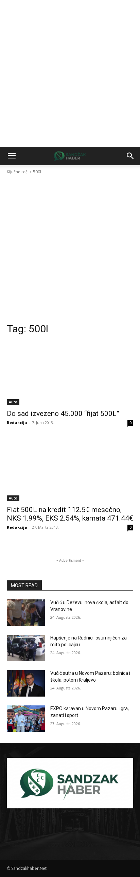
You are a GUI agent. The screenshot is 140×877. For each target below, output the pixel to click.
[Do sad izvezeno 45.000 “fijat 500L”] (70, 373)
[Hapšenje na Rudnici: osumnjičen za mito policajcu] (26, 648)
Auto (13, 402)
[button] (11, 156)
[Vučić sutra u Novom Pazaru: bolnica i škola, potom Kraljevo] (26, 683)
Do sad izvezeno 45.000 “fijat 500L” (63, 413)
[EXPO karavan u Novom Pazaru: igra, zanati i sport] (26, 718)
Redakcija (17, 422)
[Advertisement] (70, 73)
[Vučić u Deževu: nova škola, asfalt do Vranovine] (26, 612)
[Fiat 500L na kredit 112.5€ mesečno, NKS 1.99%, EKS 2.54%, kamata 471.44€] (70, 469)
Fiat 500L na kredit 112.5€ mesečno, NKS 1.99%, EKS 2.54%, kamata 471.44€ (70, 514)
